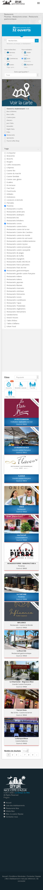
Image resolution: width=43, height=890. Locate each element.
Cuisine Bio (11, 170)
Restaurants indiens (14, 276)
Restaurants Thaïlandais (16, 306)
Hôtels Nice (10, 811)
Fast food (10, 188)
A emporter (11, 153)
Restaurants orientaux (15, 291)
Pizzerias (10, 206)
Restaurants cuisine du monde (18, 235)
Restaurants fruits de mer (16, 267)
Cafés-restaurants (14, 165)
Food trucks (11, 191)
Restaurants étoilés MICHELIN (18, 262)
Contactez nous (12, 817)
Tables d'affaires (13, 323)
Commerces (13, 59)
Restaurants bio (13, 217)
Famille (32, 388)
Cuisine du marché (14, 173)
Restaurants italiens (14, 279)
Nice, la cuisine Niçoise (14, 814)
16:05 (18, 109)
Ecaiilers (10, 182)
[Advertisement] (19, 354)
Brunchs (10, 159)
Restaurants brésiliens (15, 220)
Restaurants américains (16, 212)
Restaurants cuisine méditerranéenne (21, 241)
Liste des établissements (15, 805)
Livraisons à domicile (15, 200)
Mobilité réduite (20, 388)
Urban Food (11, 326)
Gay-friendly (10, 397)
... (20, 755)
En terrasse (11, 185)
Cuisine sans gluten (14, 179)
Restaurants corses (14, 223)
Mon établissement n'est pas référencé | (21, 878)
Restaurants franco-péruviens (18, 265)
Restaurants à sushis (15, 209)
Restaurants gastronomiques (18, 270)
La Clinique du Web (22, 792)
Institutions (11, 197)
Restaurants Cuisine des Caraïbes (19, 232)
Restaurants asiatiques (15, 215)
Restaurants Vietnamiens (16, 312)
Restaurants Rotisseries (16, 294)
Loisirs (11, 65)
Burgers (10, 162)
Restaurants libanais (14, 285)
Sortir (28, 59)
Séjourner (29, 65)
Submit (37, 40)
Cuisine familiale (13, 176)
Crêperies (10, 167)
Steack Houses (12, 317)
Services (12, 53)
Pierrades (10, 203)
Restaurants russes (14, 297)
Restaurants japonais (15, 282)
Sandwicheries (12, 315)
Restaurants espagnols (15, 259)
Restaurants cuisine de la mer (18, 229)
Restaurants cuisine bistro (17, 226)
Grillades (10, 194)
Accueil (8, 802)
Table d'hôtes (12, 320)
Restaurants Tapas (14, 303)
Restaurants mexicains (15, 288)
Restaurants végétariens (16, 309)
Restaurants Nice (12, 808)
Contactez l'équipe (34, 876)
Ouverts (9, 385)
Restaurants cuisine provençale (19, 247)
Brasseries (11, 156)
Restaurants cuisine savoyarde (18, 250)
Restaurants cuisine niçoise (17, 244)
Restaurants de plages (15, 253)
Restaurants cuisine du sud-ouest (19, 238)
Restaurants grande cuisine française (21, 273)
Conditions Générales (17, 876)
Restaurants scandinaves (16, 300)
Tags (6, 149)
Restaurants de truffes (15, 256)
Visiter (28, 53)
